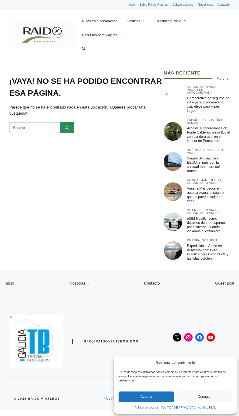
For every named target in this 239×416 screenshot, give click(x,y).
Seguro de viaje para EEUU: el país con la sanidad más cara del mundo (203, 164)
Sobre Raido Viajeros (153, 4)
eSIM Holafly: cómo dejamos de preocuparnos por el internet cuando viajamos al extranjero (207, 224)
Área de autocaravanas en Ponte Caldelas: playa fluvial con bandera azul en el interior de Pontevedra (208, 134)
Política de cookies (146, 407)
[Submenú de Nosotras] (87, 283)
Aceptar (146, 396)
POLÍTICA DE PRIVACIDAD (178, 407)
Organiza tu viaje (168, 21)
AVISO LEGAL (207, 407)
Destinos (133, 21)
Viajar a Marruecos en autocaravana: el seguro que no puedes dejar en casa (205, 194)
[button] (83, 49)
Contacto (224, 4)
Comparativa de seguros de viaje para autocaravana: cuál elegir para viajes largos (208, 104)
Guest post (205, 4)
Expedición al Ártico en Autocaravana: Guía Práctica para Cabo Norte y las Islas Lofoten (207, 252)
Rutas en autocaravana (99, 21)
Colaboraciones (182, 4)
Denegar (204, 396)
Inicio (131, 4)
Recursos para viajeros (99, 35)
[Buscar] (67, 128)
